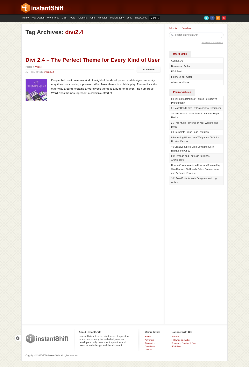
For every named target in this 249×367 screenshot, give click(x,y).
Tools (72, 17)
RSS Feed (176, 71)
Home (25, 17)
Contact (148, 349)
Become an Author (181, 66)
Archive (175, 336)
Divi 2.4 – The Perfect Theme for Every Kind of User (92, 60)
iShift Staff (49, 72)
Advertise (173, 28)
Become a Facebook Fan (184, 343)
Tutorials (82, 17)
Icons (129, 17)
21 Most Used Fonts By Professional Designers (196, 108)
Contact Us (177, 60)
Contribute (186, 28)
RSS (218, 18)
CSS (64, 17)
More (153, 18)
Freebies (102, 17)
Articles (38, 67)
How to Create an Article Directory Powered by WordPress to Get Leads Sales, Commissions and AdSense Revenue (195, 169)
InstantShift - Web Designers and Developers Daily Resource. (42, 8)
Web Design (38, 17)
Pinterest (224, 18)
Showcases (141, 17)
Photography (117, 17)
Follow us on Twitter (181, 77)
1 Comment (149, 69)
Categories (150, 343)
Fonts (92, 17)
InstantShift (47, 338)
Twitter (206, 18)
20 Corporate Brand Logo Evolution (190, 132)
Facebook (212, 18)
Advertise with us (180, 82)
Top (17, 338)
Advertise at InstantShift (212, 42)
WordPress (53, 17)
